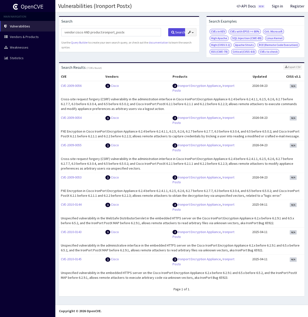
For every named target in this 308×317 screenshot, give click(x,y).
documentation (158, 42)
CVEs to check (269, 51)
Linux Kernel (274, 38)
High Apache (219, 38)
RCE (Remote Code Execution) (278, 45)
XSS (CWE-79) (219, 51)
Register (297, 6)
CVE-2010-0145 (71, 259)
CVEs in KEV (218, 31)
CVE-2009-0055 (71, 145)
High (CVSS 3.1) (220, 45)
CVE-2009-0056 (71, 85)
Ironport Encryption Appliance (199, 85)
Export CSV (294, 67)
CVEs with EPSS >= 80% (244, 31)
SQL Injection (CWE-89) (247, 38)
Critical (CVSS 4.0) (244, 51)
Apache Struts (244, 45)
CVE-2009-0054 (71, 117)
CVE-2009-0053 (71, 177)
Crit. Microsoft (273, 31)
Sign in (277, 6)
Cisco (115, 85)
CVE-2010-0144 (71, 204)
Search (179, 32)
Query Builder (79, 42)
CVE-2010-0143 (71, 232)
